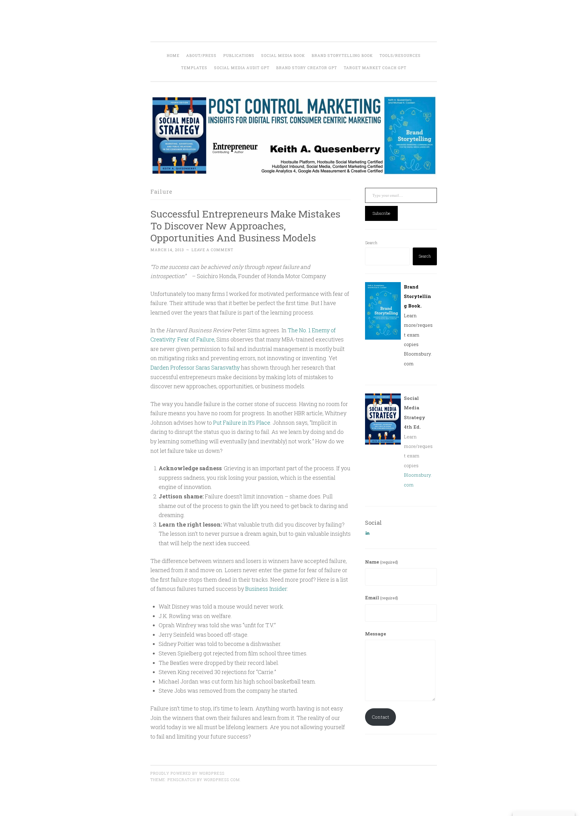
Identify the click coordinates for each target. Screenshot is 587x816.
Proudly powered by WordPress (187, 773)
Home (173, 55)
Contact (380, 717)
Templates (194, 67)
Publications (238, 55)
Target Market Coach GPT (375, 67)
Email (381, 597)
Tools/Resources (400, 55)
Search (371, 242)
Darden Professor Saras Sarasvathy (195, 367)
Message (375, 634)
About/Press (201, 55)
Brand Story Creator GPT (306, 67)
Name (381, 562)
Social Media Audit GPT (241, 67)
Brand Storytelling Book (342, 55)
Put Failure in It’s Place (241, 422)
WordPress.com (222, 779)
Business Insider (266, 588)
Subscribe (381, 213)
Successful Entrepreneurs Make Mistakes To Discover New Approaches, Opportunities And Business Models (245, 225)
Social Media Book (283, 55)
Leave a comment (212, 249)
